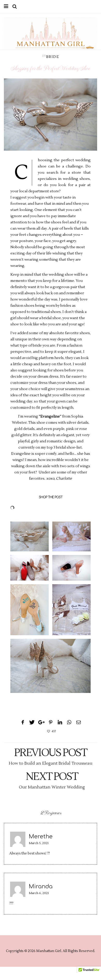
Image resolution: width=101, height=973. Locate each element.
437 (54, 731)
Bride (52, 57)
